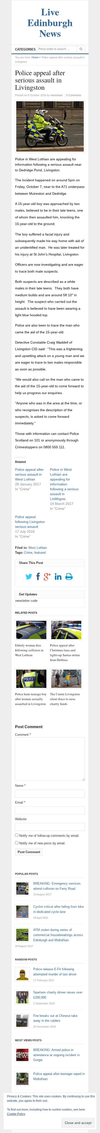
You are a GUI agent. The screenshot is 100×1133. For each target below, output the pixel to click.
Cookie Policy (16, 1114)
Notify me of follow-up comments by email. (49, 835)
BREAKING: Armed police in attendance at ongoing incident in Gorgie (56, 1055)
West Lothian (37, 548)
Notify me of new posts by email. (42, 843)
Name (20, 785)
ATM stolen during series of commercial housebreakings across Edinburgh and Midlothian (58, 935)
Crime (28, 552)
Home (35, 57)
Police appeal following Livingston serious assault (30, 522)
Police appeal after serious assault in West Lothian (29, 474)
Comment (23, 734)
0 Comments (73, 95)
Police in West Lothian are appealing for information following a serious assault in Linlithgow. (64, 484)
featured (40, 552)
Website (20, 819)
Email (20, 802)
